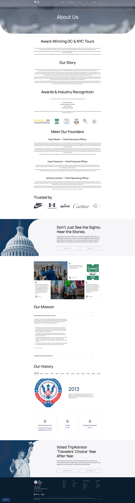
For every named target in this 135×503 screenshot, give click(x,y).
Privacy (100, 498)
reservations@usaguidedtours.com (40, 488)
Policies (74, 486)
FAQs (74, 484)
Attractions (85, 486)
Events (84, 489)
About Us (71, 2)
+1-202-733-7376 (37, 486)
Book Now (93, 2)
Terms (96, 498)
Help (79, 2)
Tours (62, 2)
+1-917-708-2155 (37, 487)
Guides (84, 487)
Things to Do (85, 484)
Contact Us (75, 483)
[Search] (100, 2)
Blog (86, 2)
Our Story (64, 483)
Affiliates (64, 486)
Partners (64, 484)
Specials (64, 487)
